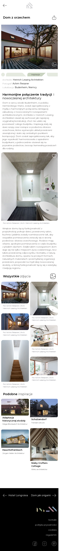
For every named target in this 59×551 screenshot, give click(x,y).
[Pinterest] (54, 543)
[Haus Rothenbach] (15, 439)
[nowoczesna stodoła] (29, 5)
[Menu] (54, 5)
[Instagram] (44, 543)
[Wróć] (4, 5)
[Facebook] (34, 543)
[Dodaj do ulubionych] (54, 28)
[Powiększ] (29, 47)
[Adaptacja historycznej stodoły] (15, 407)
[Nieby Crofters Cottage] (44, 444)
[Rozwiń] (52, 469)
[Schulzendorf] (44, 408)
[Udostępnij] (54, 17)
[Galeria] (54, 64)
